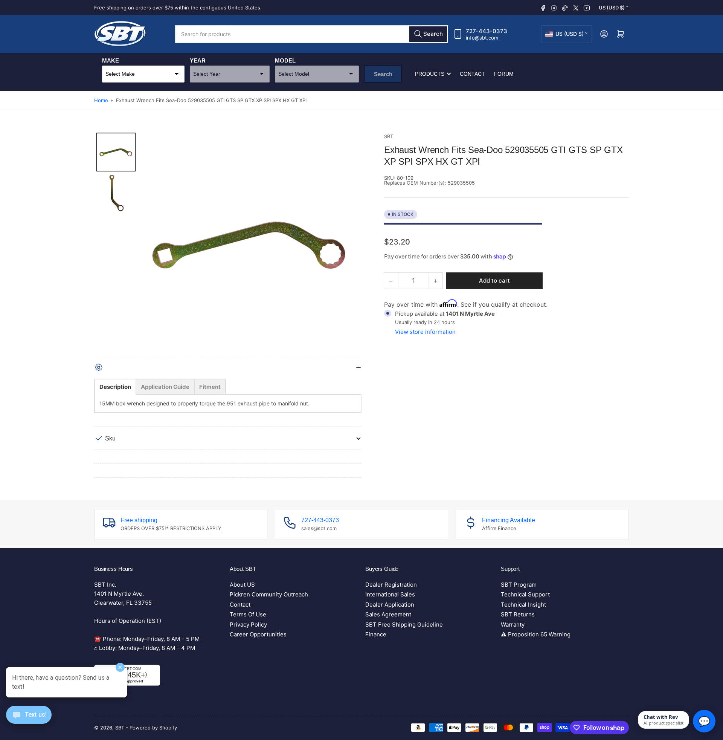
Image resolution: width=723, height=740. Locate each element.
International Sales (390, 594)
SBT (388, 136)
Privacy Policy (248, 624)
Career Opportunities (258, 634)
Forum (504, 74)
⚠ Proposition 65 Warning (535, 634)
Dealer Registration (391, 584)
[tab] (115, 387)
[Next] (351, 244)
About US (242, 584)
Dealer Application (389, 604)
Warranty (513, 624)
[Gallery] (228, 244)
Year (198, 60)
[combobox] (311, 34)
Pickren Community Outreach (269, 594)
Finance (375, 634)
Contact (472, 74)
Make (110, 60)
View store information (425, 331)
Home (101, 100)
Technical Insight (523, 604)
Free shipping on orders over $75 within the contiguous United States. (178, 8)
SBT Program (519, 584)
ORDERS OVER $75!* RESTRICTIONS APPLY (170, 528)
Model (285, 60)
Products (429, 74)
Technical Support (525, 594)
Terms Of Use (248, 614)
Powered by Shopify (153, 728)
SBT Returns (518, 614)
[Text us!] (29, 720)
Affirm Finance (499, 528)
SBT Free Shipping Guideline (404, 624)
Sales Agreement (388, 614)
